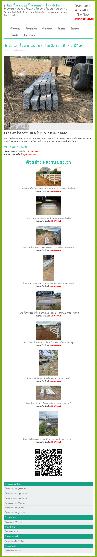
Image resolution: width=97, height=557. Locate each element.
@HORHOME (29, 154)
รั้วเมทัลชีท (47, 29)
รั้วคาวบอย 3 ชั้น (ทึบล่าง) (15, 503)
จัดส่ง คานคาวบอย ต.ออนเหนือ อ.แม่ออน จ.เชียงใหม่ (48, 218)
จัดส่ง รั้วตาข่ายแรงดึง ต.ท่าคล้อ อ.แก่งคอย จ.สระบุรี (48, 403)
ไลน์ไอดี (84, 17)
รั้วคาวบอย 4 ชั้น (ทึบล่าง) (15, 508)
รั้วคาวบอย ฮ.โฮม (13, 484)
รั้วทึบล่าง (75, 29)
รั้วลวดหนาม (31, 29)
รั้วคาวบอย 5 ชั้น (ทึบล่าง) (15, 513)
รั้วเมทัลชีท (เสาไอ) (12, 532)
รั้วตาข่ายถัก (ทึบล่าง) (13, 551)
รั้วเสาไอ (61, 29)
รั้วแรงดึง (14, 35)
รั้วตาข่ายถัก (29, 35)
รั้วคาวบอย (15, 29)
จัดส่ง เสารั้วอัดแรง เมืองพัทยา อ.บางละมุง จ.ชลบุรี (48, 378)
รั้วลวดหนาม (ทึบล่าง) (13, 522)
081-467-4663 (33, 151)
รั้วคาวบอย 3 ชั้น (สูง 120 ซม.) (16, 493)
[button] (48, 462)
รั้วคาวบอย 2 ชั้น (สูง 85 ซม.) (16, 489)
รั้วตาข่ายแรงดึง (12, 536)
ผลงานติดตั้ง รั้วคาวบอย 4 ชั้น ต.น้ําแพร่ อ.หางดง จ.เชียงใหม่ (48, 189)
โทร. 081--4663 (83, 8)
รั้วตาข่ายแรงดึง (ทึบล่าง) (14, 541)
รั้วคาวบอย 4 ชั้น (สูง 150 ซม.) (16, 498)
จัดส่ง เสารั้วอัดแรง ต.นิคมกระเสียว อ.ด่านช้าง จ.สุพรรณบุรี (48, 247)
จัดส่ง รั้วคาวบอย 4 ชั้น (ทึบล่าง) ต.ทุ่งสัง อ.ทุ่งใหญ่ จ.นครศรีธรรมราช (48, 313)
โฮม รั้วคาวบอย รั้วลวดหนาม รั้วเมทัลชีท (32, 5)
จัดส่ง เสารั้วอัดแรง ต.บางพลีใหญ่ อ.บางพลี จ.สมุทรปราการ (48, 439)
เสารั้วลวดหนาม (19, 50)
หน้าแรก (7, 50)
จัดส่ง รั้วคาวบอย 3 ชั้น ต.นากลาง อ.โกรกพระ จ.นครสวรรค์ (48, 283)
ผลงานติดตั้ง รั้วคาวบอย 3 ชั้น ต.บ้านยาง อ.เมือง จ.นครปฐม (48, 342)
